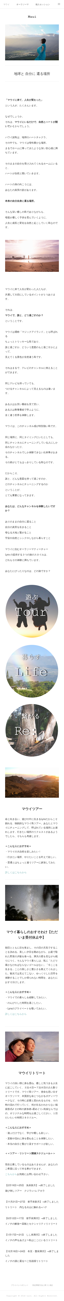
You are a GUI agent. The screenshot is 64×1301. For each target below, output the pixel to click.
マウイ (6, 4)
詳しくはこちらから (16, 872)
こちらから (11, 1174)
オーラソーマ (22, 4)
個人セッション (42, 4)
